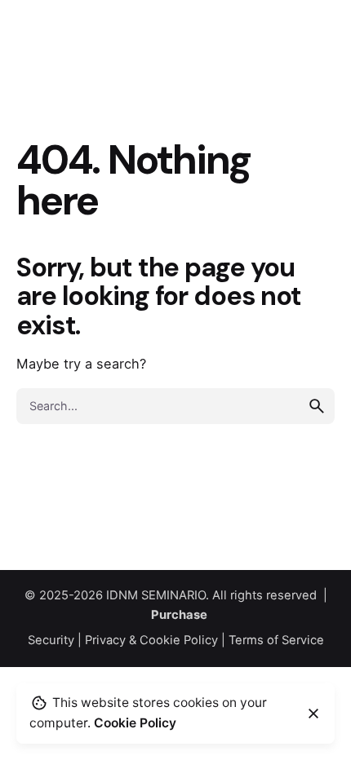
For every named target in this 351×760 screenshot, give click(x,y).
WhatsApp (288, 45)
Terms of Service (276, 640)
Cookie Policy (135, 723)
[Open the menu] (39, 45)
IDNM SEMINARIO (156, 595)
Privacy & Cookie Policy (151, 640)
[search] (317, 406)
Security (51, 640)
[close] (313, 713)
